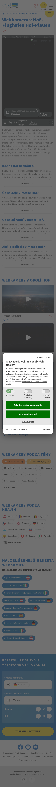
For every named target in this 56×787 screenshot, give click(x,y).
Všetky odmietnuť (28, 414)
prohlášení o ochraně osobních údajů (26, 383)
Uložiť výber (28, 421)
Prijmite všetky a (28, 405)
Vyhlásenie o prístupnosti (16, 429)
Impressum (45, 429)
